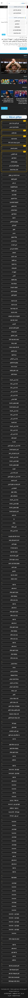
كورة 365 (14, 723)
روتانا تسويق (14, 237)
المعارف (14, 253)
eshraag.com (11, 991)
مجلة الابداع (14, 241)
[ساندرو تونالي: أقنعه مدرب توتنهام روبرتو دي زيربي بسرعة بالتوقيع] (14, 81)
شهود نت (14, 272)
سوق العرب (14, 544)
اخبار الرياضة (14, 332)
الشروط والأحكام (8, 993)
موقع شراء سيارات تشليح (14, 706)
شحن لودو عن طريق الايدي (14, 484)
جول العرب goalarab (14, 731)
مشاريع (14, 571)
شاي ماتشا (14, 527)
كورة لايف (14, 829)
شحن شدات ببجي (14, 473)
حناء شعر (14, 515)
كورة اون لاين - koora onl (14, 804)
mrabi (25, 37)
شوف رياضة (14, 343)
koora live (14, 785)
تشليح (14, 694)
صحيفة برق (14, 158)
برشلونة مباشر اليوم (14, 748)
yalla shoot (14, 588)
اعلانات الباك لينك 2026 (14, 339)
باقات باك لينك (14, 312)
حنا (14, 519)
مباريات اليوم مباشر (14, 592)
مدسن (14, 233)
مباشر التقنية (14, 280)
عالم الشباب (14, 133)
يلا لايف (14, 739)
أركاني (14, 276)
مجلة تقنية (14, 355)
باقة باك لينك (14, 139)
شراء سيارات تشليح (14, 702)
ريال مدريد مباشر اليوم (14, 744)
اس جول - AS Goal (14, 816)
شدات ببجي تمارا (14, 384)
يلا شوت (14, 584)
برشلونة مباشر (14, 596)
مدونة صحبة (14, 283)
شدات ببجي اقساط (14, 380)
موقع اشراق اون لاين (14, 166)
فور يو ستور (14, 438)
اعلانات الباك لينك (14, 320)
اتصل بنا (9, 996)
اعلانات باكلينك (14, 579)
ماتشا (14, 523)
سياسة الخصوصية (16, 996)
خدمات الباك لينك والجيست (14, 536)
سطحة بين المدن (14, 671)
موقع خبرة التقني (14, 222)
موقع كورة (14, 877)
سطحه (14, 667)
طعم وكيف (14, 268)
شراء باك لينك (14, 301)
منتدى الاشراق (14, 335)
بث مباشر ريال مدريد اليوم (14, 735)
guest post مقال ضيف (14, 540)
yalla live (14, 760)
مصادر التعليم (14, 351)
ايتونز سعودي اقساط (14, 403)
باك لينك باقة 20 (14, 548)
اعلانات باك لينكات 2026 (14, 939)
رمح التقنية (14, 260)
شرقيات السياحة (14, 287)
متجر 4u (14, 442)
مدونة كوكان (14, 210)
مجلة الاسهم (14, 198)
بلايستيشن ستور (14, 496)
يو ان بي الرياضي (14, 359)
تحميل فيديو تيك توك (14, 969)
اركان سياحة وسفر (14, 169)
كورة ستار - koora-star (14, 769)
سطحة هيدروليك (14, 675)
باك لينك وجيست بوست (14, 347)
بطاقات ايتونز (14, 492)
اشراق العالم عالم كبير (14, 328)
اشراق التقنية (14, 179)
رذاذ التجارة (14, 264)
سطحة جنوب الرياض (14, 687)
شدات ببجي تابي (14, 391)
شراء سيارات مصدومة (14, 714)
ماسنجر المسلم (14, 148)
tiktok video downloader (14, 977)
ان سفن (14, 183)
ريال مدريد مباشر (14, 600)
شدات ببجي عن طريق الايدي (14, 446)
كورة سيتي (14, 727)
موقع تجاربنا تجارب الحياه (14, 563)
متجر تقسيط (14, 422)
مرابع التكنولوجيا (14, 187)
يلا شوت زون (14, 952)
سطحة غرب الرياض (14, 683)
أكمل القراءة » (23, 48)
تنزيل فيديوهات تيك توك (14, 973)
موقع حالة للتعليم (14, 363)
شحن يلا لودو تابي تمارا (14, 453)
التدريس (14, 324)
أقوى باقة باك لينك (14, 556)
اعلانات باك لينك (14, 575)
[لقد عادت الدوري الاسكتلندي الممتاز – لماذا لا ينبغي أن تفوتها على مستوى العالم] (5, 81)
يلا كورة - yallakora (14, 808)
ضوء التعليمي (14, 154)
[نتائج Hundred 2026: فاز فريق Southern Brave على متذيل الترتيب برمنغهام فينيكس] (23, 81)
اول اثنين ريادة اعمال (14, 123)
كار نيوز (14, 218)
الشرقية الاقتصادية (14, 202)
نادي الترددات (14, 245)
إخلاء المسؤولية (16, 993)
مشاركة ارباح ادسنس (14, 127)
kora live (14, 825)
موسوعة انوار (14, 291)
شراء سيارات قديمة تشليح (14, 718)
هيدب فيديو (14, 256)
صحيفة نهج (14, 214)
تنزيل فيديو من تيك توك (14, 966)
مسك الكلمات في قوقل (14, 175)
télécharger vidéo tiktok (14, 981)
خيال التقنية (14, 191)
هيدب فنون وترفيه (14, 370)
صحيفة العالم (14, 374)
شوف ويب (14, 195)
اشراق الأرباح (14, 295)
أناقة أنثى (14, 225)
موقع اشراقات (14, 162)
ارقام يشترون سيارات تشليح (14, 710)
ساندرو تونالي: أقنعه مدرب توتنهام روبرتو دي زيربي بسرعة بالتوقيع (7, 100)
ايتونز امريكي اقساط (14, 461)
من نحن (22, 993)
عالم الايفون (14, 206)
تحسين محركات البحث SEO (14, 142)
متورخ (14, 229)
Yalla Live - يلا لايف (14, 800)
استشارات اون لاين (14, 249)
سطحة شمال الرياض (14, 679)
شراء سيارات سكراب (14, 698)
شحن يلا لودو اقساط (14, 407)
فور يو (14, 469)
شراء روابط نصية (14, 308)
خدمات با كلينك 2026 (14, 559)
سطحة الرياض (14, 664)
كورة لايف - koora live (14, 914)
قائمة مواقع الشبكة (5, 989)
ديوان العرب (14, 567)
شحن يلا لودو (14, 480)
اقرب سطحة (14, 691)
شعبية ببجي (14, 488)
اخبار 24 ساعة (14, 366)
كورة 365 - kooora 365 (14, 812)
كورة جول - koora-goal (14, 773)
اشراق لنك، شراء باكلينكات (14, 316)
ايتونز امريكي (14, 399)
